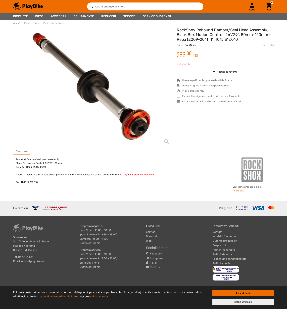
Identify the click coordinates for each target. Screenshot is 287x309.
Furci (36, 23)
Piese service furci (53, 23)
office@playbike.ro (32, 261)
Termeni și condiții (223, 249)
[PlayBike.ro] (28, 6)
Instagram (156, 258)
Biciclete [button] (20, 16)
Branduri (151, 236)
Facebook (155, 253)
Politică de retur (222, 254)
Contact (217, 231)
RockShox (190, 45)
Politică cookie (221, 263)
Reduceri (108, 16)
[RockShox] (252, 169)
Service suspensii (157, 16)
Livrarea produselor (224, 240)
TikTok (153, 262)
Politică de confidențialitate (229, 258)
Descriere (22, 151)
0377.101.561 (26, 256)
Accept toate (243, 293)
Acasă (16, 23)
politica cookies (98, 296)
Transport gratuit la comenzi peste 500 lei (205, 85)
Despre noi (219, 245)
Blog (149, 240)
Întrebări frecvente (224, 236)
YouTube (155, 267)
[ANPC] (225, 269)
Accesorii (58, 16)
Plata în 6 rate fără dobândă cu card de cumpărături (211, 101)
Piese (39, 16)
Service (129, 16)
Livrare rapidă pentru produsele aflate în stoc (207, 80)
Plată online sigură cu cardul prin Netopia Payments (211, 96)
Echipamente (84, 16)
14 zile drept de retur (193, 91)
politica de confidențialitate (60, 296)
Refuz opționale (243, 302)
